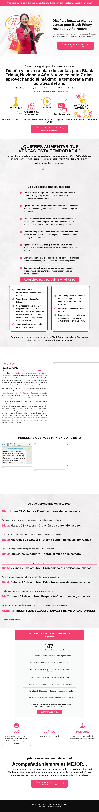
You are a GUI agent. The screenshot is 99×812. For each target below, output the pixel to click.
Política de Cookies (54, 806)
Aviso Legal (41, 806)
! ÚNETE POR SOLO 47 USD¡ (49, 712)
